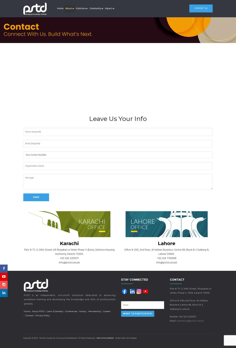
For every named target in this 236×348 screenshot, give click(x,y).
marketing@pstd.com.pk (190, 321)
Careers (106, 311)
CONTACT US (201, 8)
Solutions (81, 9)
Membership (94, 311)
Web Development (105, 338)
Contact (29, 315)
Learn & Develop (55, 311)
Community (95, 9)
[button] (73, 8)
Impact (108, 9)
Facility (82, 311)
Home (60, 9)
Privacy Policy (43, 315)
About (68, 9)
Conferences (71, 311)
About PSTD (38, 311)
